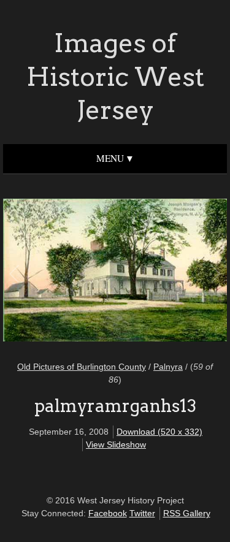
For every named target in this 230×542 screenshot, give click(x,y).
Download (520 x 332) (159, 432)
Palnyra (168, 367)
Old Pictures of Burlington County (81, 367)
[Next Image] (165, 272)
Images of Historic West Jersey (115, 76)
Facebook (107, 513)
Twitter (142, 513)
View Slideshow (116, 444)
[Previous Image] (65, 272)
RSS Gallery (186, 513)
